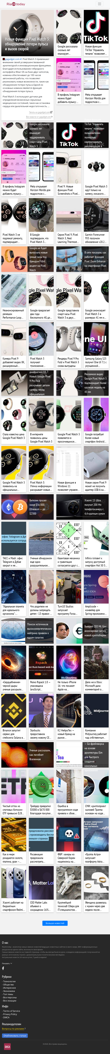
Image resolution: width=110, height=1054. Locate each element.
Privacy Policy (10, 1014)
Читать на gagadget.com (39, 112)
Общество (8, 984)
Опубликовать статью (15, 1035)
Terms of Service (11, 1011)
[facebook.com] (3, 968)
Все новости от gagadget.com (38, 116)
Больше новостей (55, 923)
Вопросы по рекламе (13, 1028)
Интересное (9, 987)
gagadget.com (12, 59)
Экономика (9, 991)
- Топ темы (7, 994)
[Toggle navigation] (99, 4)
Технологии (9, 981)
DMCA (6, 1017)
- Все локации (9, 1000)
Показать (6, 963)
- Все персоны (9, 997)
